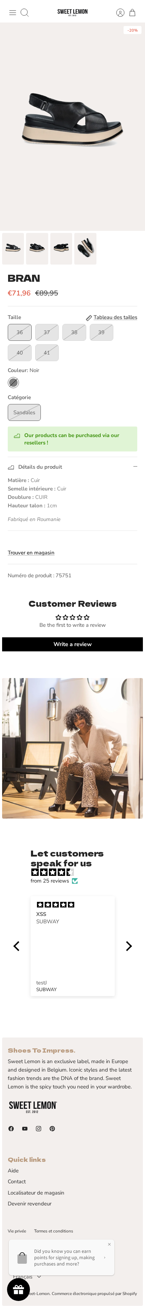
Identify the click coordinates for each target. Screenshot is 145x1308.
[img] (76, 872)
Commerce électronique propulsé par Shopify (94, 1293)
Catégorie (19, 397)
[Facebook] (11, 1128)
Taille (14, 317)
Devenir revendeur (29, 1203)
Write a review (72, 644)
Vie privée (17, 1231)
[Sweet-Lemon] (72, 13)
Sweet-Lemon (36, 1293)
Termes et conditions (53, 1231)
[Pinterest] (52, 1128)
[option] (72, 126)
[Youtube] (25, 1128)
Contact (17, 1181)
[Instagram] (38, 1128)
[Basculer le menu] (12, 12)
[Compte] (117, 12)
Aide (13, 1170)
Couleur (23, 370)
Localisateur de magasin (36, 1192)
